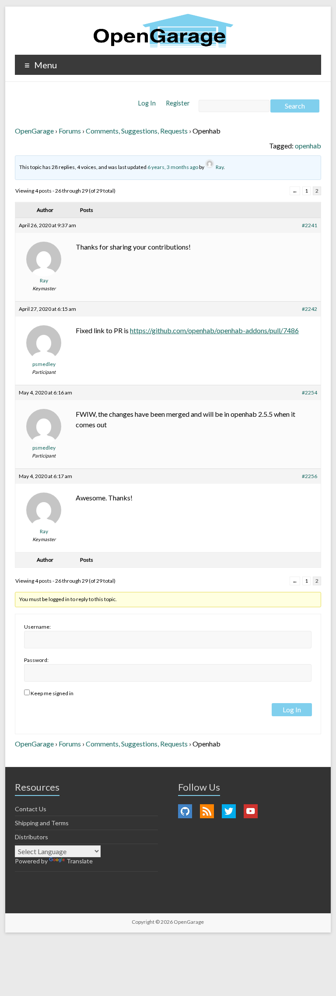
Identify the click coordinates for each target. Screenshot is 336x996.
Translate (79, 861)
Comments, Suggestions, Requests (137, 131)
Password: (36, 660)
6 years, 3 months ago (172, 167)
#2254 (309, 392)
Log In (147, 103)
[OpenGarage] (163, 31)
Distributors (31, 837)
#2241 (309, 225)
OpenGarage (34, 131)
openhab (308, 145)
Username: (37, 626)
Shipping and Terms (42, 823)
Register (178, 103)
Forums (70, 131)
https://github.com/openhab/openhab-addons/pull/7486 (214, 330)
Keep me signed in (52, 693)
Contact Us (30, 809)
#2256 (309, 476)
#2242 (309, 309)
